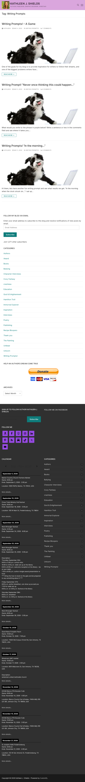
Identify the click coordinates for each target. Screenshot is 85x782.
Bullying (7, 269)
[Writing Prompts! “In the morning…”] (41, 169)
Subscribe (10, 234)
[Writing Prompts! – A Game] (41, 47)
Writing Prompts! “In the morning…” (23, 145)
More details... (7, 492)
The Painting (9, 340)
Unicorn (7, 351)
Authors (7, 253)
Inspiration (8, 310)
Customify (43, 778)
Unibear (7, 346)
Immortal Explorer (11, 305)
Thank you (8, 335)
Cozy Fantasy (9, 279)
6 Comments (46, 89)
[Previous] (6, 466)
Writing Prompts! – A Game (18, 23)
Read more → (9, 74)
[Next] (37, 466)
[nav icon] (82, 5)
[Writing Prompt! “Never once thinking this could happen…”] (41, 108)
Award (6, 258)
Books (6, 264)
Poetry (6, 320)
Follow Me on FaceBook (56, 410)
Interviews (8, 315)
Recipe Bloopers (10, 330)
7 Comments (46, 28)
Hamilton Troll (9, 299)
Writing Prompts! (32, 28)
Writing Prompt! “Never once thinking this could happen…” (38, 84)
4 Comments (46, 150)
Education (8, 289)
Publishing (8, 325)
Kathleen (7, 28)
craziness (7, 284)
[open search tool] (78, 5)
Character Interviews (12, 274)
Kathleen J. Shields (25, 3)
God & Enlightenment (12, 294)
